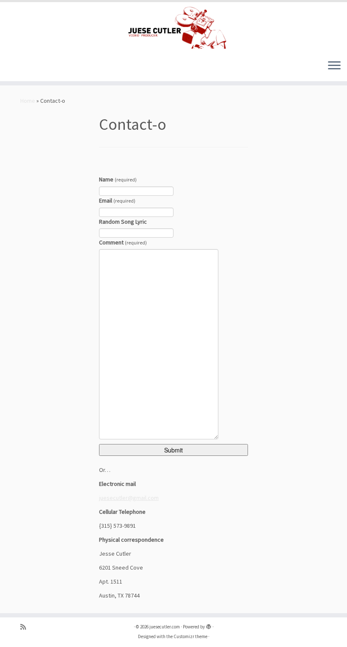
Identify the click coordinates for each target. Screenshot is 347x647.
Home (27, 100)
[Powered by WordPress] (209, 625)
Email (117, 200)
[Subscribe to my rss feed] (25, 626)
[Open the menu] (334, 66)
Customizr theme (190, 636)
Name (118, 179)
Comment (123, 242)
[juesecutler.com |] (173, 27)
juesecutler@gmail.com (129, 498)
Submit (173, 450)
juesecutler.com (164, 627)
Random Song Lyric (123, 221)
